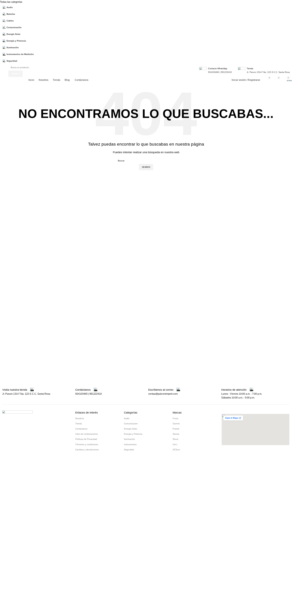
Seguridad (129, 449)
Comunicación (131, 423)
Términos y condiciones (86, 444)
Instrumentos (130, 444)
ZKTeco (176, 449)
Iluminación (129, 439)
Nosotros (79, 418)
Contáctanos (81, 429)
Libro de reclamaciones (86, 434)
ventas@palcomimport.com (163, 394)
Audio (126, 418)
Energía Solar (130, 429)
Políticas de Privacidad (86, 439)
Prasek (176, 429)
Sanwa (176, 434)
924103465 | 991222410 (220, 72)
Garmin (176, 423)
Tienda (78, 423)
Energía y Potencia (133, 434)
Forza (175, 418)
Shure (175, 439)
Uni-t (175, 444)
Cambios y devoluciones (87, 449)
